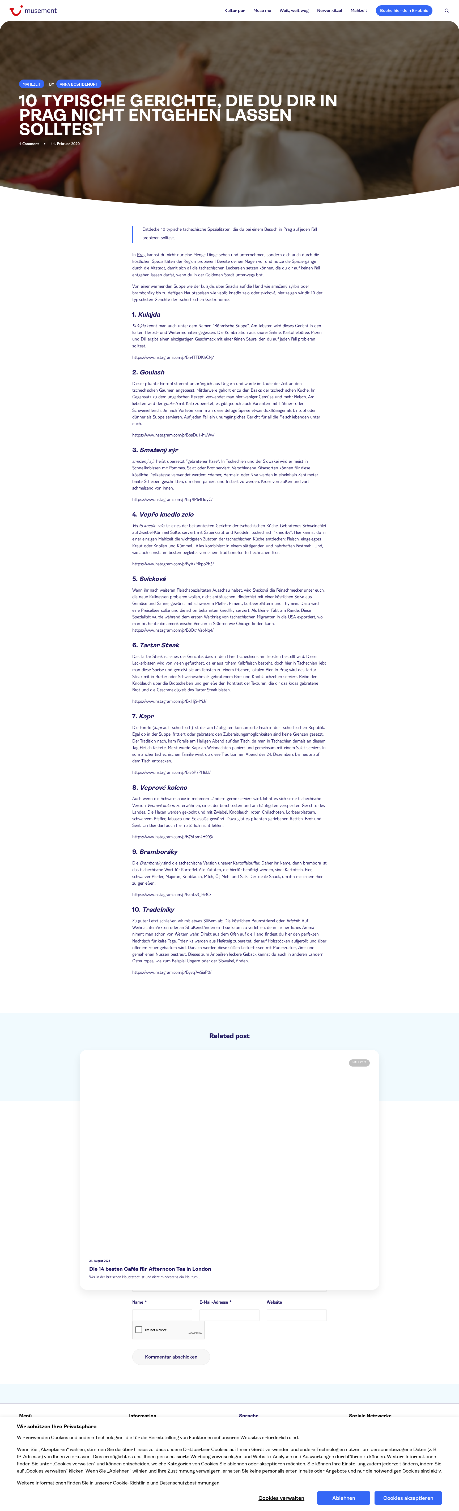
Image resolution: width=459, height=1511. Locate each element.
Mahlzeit (359, 10)
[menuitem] (235, 10)
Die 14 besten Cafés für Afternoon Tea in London (150, 1269)
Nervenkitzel (329, 10)
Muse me (262, 10)
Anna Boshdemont (79, 85)
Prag (141, 255)
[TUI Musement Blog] (33, 10)
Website (274, 1302)
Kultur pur (234, 10)
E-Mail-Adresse (215, 1302)
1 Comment (29, 144)
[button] (447, 10)
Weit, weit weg (294, 10)
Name (139, 1302)
